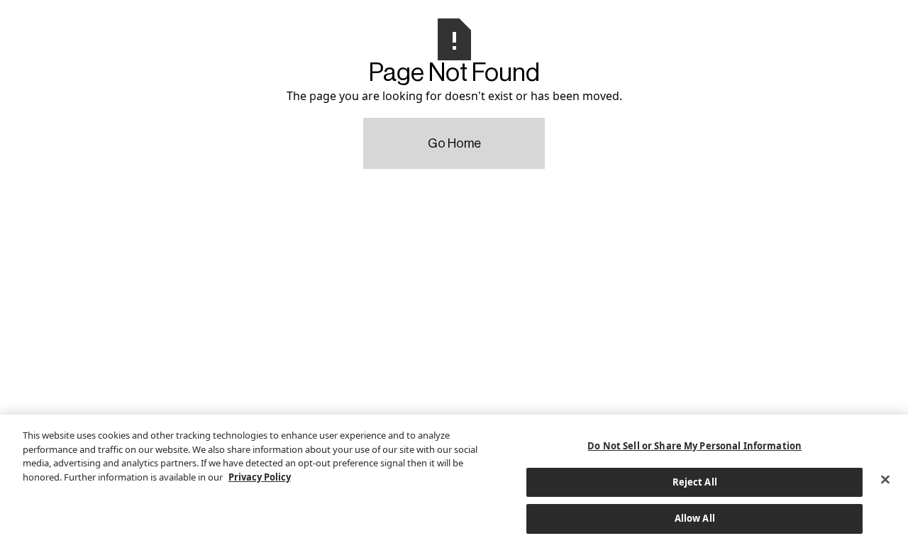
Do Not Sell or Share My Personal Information (694, 445)
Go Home (454, 143)
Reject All (694, 482)
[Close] (885, 479)
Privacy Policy (259, 477)
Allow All (695, 518)
